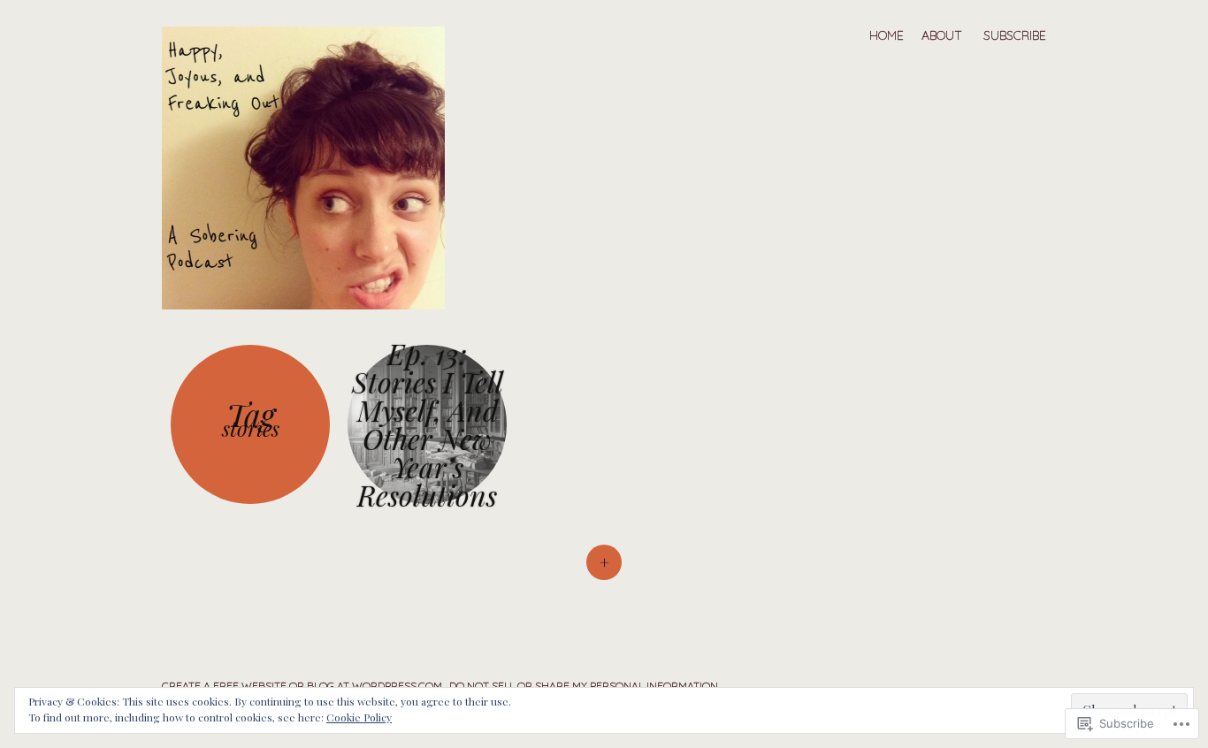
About (941, 35)
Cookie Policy (359, 717)
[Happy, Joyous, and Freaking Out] (312, 165)
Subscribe (1014, 35)
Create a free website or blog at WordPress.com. (303, 685)
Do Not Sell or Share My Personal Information (583, 685)
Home (886, 35)
